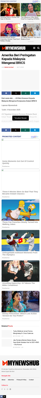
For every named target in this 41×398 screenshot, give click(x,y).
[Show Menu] (34, 48)
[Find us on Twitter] (4, 389)
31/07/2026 (17, 336)
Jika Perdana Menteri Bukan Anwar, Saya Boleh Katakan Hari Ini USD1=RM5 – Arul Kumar (26, 342)
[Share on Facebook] (6, 93)
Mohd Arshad (9, 67)
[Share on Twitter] (16, 93)
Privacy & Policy (21, 379)
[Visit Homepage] (14, 48)
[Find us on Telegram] (10, 389)
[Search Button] (38, 48)
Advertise (11, 379)
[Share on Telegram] (35, 93)
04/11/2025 (20, 67)
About (3, 379)
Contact (31, 379)
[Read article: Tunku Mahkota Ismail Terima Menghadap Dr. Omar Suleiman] (7, 334)
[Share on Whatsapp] (25, 93)
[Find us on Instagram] (7, 389)
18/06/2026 (17, 347)
